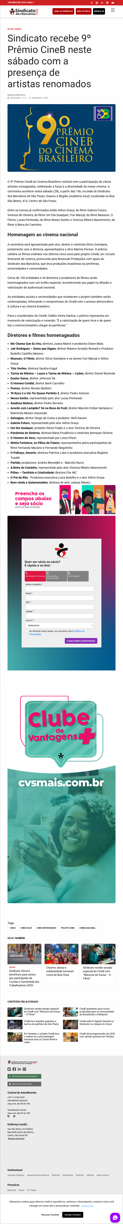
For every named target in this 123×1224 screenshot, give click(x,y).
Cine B (13, 928)
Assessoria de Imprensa (38, 1175)
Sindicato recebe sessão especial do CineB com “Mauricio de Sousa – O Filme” (97, 973)
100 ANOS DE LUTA (21, 2)
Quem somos (103, 1175)
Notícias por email (22, 1084)
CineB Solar (26, 928)
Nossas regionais (16, 1138)
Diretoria (56, 1175)
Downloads (68, 1175)
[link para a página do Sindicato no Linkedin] (107, 3)
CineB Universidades (46, 928)
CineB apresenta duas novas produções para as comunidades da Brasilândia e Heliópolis (97, 1011)
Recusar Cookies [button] (50, 1214)
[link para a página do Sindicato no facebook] (92, 3)
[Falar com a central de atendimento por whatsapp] (14, 1116)
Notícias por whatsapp (24, 1076)
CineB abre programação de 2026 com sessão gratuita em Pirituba (97, 1035)
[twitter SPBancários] (10, 1069)
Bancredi (12, 1190)
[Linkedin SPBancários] (20, 1069)
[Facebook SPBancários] (15, 1069)
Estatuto (80, 1175)
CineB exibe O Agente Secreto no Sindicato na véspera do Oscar (97, 1023)
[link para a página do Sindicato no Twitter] (96, 3)
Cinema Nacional (87, 928)
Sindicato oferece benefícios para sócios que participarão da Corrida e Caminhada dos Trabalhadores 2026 (24, 978)
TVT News (31, 1190)
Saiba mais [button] (87, 1205)
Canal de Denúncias (63, 11)
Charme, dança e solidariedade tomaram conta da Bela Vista (60, 971)
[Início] (38, 11)
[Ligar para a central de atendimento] (9, 1116)
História (90, 1175)
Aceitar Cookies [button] (73, 1214)
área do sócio (83, 11)
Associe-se (99, 11)
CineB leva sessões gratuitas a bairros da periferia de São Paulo (41, 1023)
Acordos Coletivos (16, 1175)
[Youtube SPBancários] (30, 1069)
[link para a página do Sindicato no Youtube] (113, 3)
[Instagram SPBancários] (25, 1069)
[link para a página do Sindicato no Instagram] (102, 3)
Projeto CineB (68, 928)
